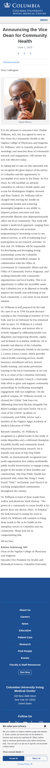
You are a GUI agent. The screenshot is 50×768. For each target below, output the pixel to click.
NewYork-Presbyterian (25, 594)
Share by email (34, 54)
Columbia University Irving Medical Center (25, 585)
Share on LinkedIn (30, 53)
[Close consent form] (45, 726)
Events (25, 658)
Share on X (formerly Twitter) (24, 53)
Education (25, 630)
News (25, 623)
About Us (25, 610)
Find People (25, 651)
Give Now (25, 672)
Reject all (36, 758)
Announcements (11, 62)
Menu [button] (44, 20)
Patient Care (25, 637)
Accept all (13, 758)
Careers (25, 616)
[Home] (25, 8)
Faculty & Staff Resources (25, 664)
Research (25, 644)
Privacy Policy (24, 764)
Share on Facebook (18, 53)
